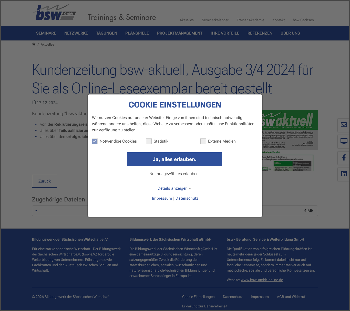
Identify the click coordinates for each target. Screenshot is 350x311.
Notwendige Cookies (118, 141)
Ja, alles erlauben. (175, 159)
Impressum (162, 198)
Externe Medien (222, 141)
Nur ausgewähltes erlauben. (174, 173)
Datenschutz (187, 198)
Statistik (161, 141)
